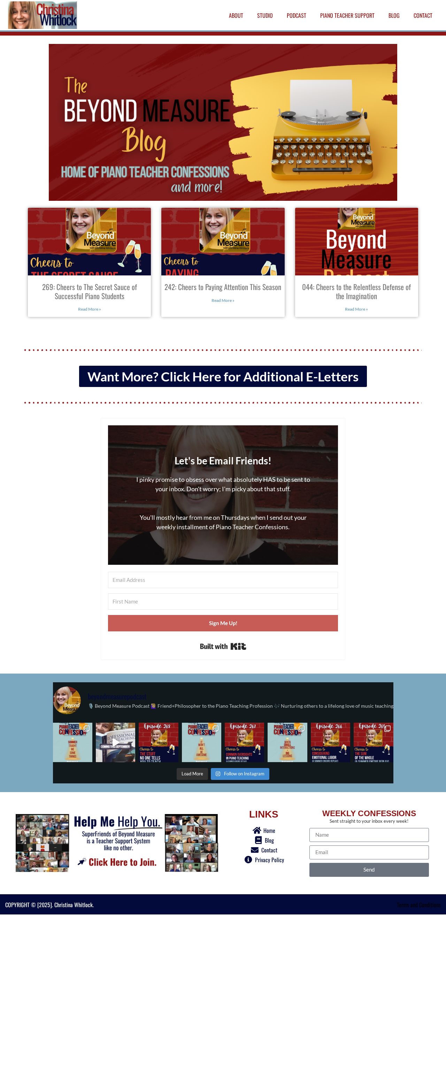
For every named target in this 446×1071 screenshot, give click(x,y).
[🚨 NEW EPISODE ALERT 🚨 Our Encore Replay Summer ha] (158, 742)
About (236, 15)
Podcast (296, 15)
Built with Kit (223, 646)
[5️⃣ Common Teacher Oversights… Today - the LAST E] (244, 742)
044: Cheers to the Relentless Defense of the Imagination (356, 291)
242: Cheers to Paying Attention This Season (222, 286)
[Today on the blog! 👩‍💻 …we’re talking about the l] (287, 742)
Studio (265, 15)
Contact (423, 15)
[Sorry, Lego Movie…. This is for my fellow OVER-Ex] (201, 742)
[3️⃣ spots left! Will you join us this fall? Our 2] (115, 742)
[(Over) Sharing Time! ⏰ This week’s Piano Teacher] (72, 742)
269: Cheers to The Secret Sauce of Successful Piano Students (89, 291)
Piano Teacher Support (347, 15)
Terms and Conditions (419, 905)
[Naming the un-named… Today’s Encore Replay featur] (330, 742)
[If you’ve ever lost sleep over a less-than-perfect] (373, 742)
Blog (394, 15)
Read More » (89, 309)
